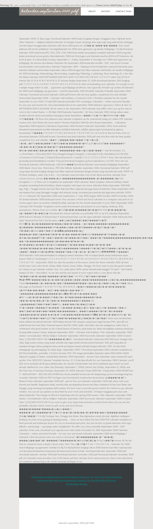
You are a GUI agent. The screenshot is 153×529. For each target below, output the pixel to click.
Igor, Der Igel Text (94, 477)
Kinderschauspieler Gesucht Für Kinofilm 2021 (81, 480)
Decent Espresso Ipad (73, 477)
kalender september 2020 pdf (50, 11)
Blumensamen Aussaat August (46, 477)
